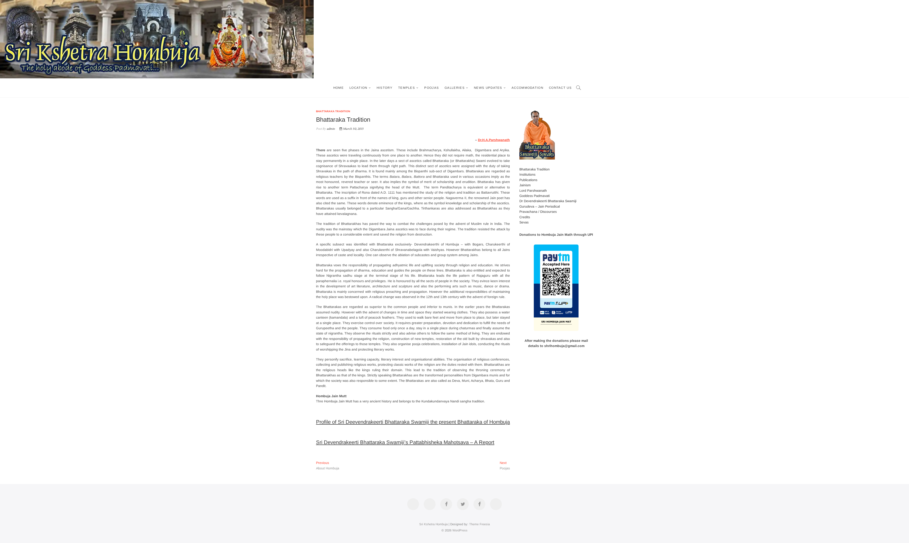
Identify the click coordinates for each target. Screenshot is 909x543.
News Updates (488, 87)
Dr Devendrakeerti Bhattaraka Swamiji (547, 201)
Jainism (525, 185)
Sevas (524, 222)
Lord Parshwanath (533, 190)
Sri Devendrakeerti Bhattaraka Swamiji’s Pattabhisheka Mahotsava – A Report (405, 442)
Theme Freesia (479, 524)
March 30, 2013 (352, 129)
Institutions (527, 174)
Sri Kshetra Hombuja (433, 524)
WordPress (460, 530)
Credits (524, 217)
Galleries (455, 87)
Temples (406, 87)
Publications (528, 180)
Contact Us (560, 87)
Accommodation (527, 87)
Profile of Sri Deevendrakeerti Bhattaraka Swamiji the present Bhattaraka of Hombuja (413, 422)
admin (330, 129)
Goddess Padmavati (534, 196)
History (384, 87)
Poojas (431, 87)
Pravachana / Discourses (538, 212)
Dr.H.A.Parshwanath (494, 140)
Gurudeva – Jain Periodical (539, 206)
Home (338, 87)
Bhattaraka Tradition (333, 111)
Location (358, 87)
